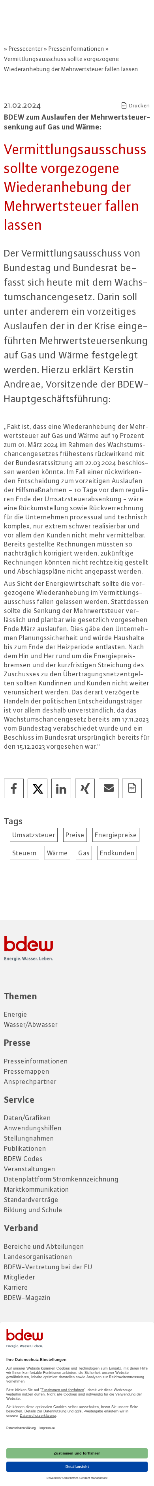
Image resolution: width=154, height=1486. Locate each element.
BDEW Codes (23, 1159)
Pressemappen (26, 1071)
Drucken (139, 105)
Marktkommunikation (36, 1189)
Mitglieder (19, 1277)
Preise (75, 835)
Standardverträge (31, 1200)
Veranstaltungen (29, 1169)
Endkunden (117, 853)
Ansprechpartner (30, 1081)
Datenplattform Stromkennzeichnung (61, 1179)
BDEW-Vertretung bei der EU (48, 1267)
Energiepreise (116, 835)
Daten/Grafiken (27, 1118)
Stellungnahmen (29, 1138)
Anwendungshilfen (33, 1128)
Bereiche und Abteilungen (44, 1246)
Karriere (16, 1287)
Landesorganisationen (38, 1257)
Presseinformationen (76, 48)
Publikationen (25, 1148)
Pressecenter (26, 48)
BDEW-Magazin (27, 1297)
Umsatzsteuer (33, 835)
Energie (15, 1014)
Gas (84, 853)
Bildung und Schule (33, 1210)
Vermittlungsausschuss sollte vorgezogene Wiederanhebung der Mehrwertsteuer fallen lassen (71, 64)
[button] (14, 789)
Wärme (57, 853)
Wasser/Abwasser (31, 1024)
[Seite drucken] (132, 789)
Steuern (24, 853)
